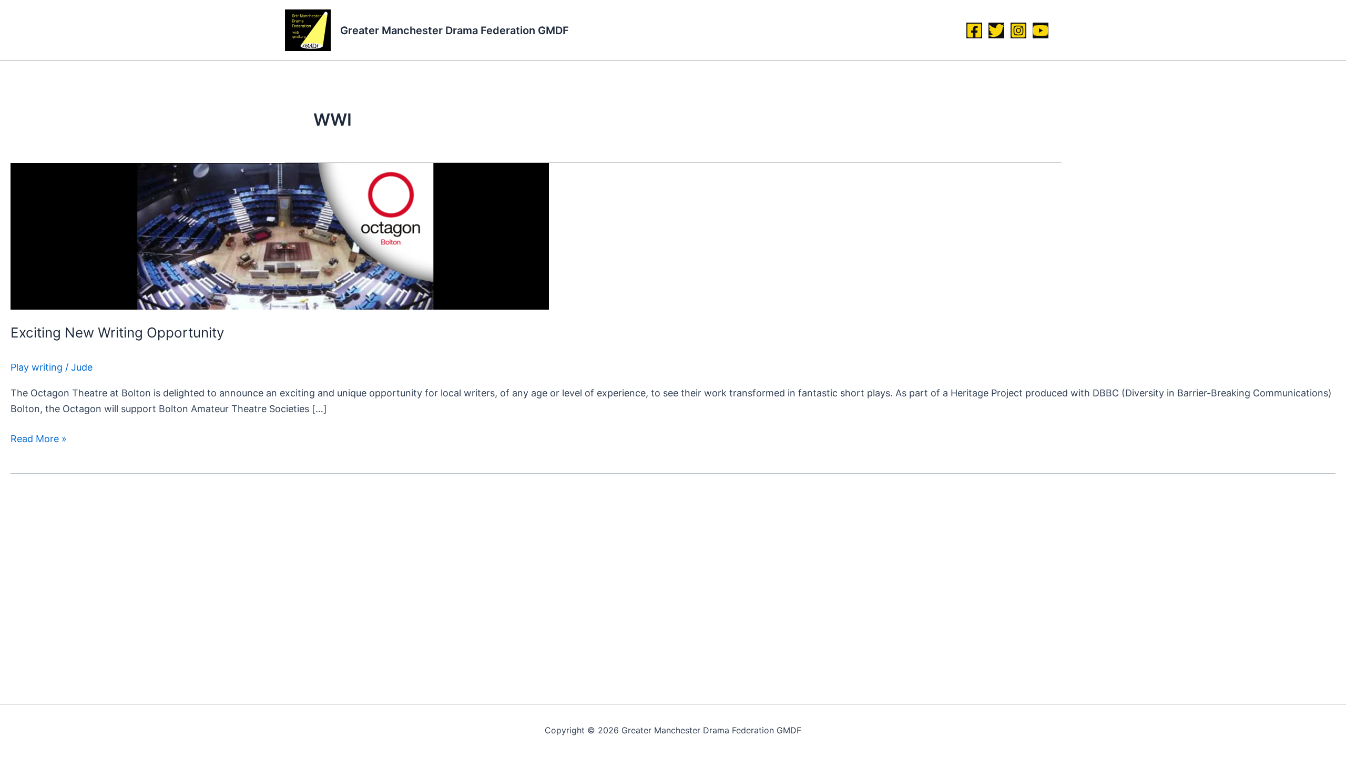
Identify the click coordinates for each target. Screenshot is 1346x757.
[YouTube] (1040, 30)
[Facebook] (974, 30)
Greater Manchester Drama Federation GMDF (454, 30)
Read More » (39, 437)
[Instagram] (1018, 30)
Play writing (37, 367)
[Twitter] (996, 30)
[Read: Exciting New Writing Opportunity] (280, 235)
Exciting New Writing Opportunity (117, 332)
